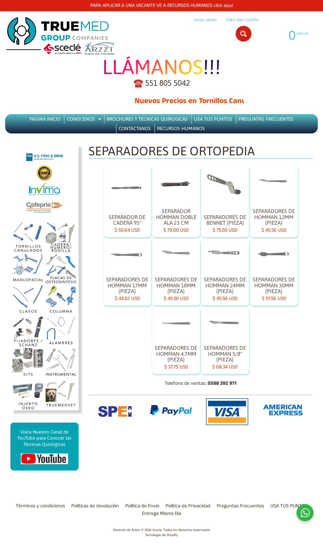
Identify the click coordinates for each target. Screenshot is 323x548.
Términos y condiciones (40, 506)
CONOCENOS (85, 120)
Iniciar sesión (205, 20)
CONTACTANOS (135, 128)
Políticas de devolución (95, 506)
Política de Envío (142, 506)
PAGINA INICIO (45, 119)
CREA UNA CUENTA (242, 20)
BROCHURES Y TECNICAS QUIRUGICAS (147, 119)
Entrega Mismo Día (161, 513)
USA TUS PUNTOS (213, 119)
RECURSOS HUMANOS (181, 128)
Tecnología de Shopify (161, 535)
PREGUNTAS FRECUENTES (265, 119)
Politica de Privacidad (188, 506)
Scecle (157, 530)
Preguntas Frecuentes (240, 506)
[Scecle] (60, 36)
